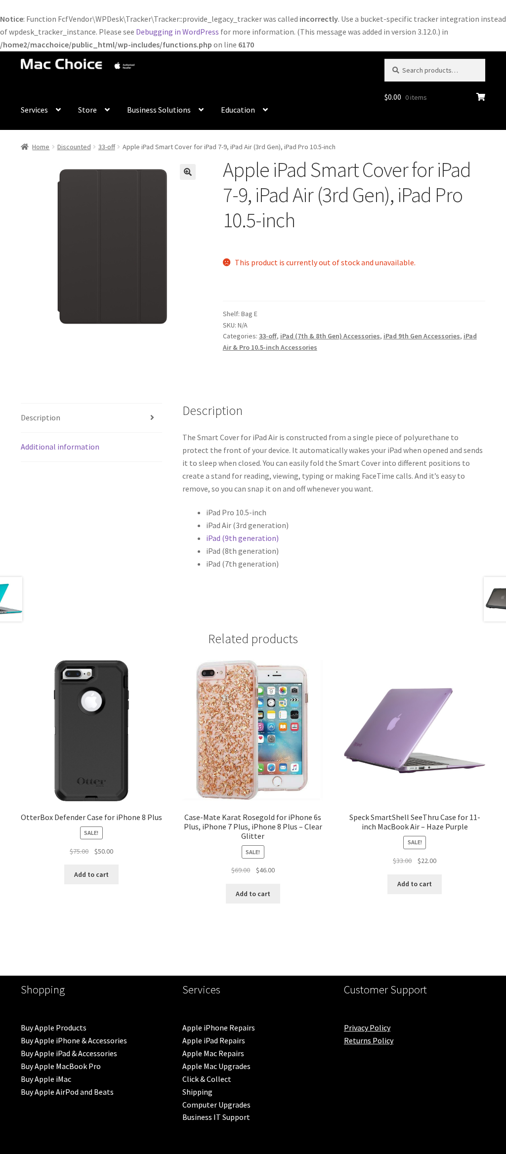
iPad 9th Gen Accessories (421, 335)
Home (40, 146)
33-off (106, 146)
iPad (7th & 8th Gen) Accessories (330, 335)
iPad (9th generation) (242, 538)
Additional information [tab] (60, 447)
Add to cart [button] (91, 874)
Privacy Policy (367, 1027)
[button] (188, 172)
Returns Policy (368, 1040)
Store (87, 110)
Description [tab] (40, 417)
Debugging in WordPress (177, 32)
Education (238, 110)
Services (34, 110)
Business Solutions (159, 110)
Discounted (74, 146)
